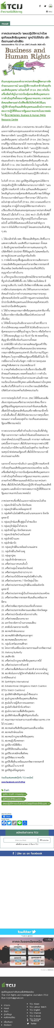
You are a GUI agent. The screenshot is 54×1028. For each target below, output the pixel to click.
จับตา (6, 1011)
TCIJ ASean (34, 1003)
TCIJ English (35, 1009)
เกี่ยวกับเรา (8, 1022)
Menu (50, 12)
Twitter (34, 1023)
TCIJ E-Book (35, 1015)
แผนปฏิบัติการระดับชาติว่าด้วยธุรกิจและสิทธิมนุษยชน (25, 803)
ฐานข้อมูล (8, 1014)
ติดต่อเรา (7, 1025)
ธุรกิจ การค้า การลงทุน (13, 794)
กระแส (5, 24)
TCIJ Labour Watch (38, 1006)
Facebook (35, 1020)
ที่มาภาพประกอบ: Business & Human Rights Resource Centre (23, 117)
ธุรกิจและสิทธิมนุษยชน (12, 798)
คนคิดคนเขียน (9, 1017)
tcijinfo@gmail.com (14, 998)
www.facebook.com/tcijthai (13, 782)
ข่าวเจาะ (7, 1005)
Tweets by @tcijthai (27, 936)
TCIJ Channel (35, 1012)
